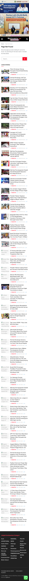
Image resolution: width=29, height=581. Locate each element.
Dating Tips (4, 548)
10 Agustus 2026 (21, 239)
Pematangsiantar (15, 551)
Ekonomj (3, 551)
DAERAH (3, 546)
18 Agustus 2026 (21, 120)
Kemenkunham (5, 557)
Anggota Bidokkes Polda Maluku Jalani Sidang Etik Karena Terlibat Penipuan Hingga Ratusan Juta (18, 445)
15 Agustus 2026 (21, 148)
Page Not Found (8, 44)
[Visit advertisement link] (14, 18)
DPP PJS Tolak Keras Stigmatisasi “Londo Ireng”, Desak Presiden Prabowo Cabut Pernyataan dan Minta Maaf (19, 436)
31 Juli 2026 (20, 374)
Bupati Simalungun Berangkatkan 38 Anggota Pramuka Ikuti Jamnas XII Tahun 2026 (19, 307)
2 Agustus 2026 (20, 353)
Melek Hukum (5, 560)
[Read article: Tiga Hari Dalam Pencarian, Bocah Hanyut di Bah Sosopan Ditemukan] (5, 100)
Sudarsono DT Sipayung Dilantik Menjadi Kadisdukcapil (18, 475)
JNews (6, 575)
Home (2, 44)
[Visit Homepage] (14, 39)
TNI (21, 557)
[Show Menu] (2, 39)
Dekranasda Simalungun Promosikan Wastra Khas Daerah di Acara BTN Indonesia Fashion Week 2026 (18, 332)
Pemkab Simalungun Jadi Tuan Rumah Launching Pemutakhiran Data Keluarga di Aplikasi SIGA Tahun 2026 (18, 80)
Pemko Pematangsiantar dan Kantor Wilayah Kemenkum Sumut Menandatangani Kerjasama (19, 106)
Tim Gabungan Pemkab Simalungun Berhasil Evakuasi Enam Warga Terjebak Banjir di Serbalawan (18, 380)
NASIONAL (14, 539)
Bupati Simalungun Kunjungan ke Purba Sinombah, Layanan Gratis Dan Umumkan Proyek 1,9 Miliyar (18, 235)
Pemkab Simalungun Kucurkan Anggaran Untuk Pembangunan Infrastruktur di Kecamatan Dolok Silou (18, 455)
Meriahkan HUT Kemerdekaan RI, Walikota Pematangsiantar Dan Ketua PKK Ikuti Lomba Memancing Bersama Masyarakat (18, 90)
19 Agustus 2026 (21, 101)
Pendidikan (14, 556)
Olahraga (13, 543)
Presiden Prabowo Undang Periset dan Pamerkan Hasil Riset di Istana (19, 268)
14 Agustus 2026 (21, 158)
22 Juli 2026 (20, 525)
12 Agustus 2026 (21, 211)
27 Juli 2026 (20, 471)
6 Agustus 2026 (20, 264)
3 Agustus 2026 (20, 336)
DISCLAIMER (19, 571)
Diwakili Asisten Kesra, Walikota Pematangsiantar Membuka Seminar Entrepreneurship (18, 350)
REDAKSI (3, 572)
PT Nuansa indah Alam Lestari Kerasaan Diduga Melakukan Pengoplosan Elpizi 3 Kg (17, 252)
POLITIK (22, 539)
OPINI (12, 546)
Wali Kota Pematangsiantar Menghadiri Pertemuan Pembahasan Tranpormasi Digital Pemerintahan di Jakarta (18, 287)
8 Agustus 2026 (20, 247)
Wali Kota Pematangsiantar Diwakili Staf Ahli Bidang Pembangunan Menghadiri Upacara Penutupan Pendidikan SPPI (19, 390)
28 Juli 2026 (20, 449)
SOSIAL (22, 555)
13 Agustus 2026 (21, 175)
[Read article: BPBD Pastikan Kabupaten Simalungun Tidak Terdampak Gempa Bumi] (5, 145)
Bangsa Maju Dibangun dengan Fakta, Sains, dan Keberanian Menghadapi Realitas (18, 260)
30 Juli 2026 (20, 413)
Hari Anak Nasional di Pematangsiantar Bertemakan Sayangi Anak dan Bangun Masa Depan (18, 501)
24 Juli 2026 (20, 514)
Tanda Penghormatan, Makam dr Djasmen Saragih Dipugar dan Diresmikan (18, 315)
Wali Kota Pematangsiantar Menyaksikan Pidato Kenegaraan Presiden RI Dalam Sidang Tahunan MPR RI (18, 153)
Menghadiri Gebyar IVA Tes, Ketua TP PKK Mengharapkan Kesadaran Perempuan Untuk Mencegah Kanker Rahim (18, 217)
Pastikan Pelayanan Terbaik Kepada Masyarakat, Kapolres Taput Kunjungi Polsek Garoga (17, 226)
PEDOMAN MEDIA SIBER (7, 571)
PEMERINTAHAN (15, 553)
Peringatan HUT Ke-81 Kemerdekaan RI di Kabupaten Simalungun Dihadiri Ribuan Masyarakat (18, 135)
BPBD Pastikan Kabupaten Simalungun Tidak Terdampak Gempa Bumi (17, 144)
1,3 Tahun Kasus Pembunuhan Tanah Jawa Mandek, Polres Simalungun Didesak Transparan (18, 492)
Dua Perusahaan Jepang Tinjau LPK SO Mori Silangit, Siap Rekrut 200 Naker (18, 243)
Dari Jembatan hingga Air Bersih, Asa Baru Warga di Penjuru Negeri (18, 189)
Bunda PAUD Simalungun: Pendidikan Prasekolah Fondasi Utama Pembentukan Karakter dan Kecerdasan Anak (19, 369)
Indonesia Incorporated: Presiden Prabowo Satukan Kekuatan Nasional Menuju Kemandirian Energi (18, 181)
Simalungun (23, 552)
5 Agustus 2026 (20, 302)
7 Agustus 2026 (20, 256)
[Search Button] (27, 39)
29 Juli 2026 (20, 430)
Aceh (2, 539)
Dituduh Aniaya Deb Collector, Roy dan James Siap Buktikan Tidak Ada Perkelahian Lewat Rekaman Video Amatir (18, 409)
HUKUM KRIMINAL (4, 554)
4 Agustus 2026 (20, 319)
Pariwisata (13, 548)
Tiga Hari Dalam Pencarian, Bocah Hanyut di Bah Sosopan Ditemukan (19, 99)
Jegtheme (7, 577)
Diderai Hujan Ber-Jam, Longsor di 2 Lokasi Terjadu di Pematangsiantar (18, 399)
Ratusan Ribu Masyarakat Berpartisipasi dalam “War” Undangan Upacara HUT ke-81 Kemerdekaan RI (18, 277)
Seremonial (23, 550)
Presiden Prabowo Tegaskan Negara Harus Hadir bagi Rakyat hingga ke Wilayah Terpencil (18, 197)
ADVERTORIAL (5, 541)
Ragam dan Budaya (23, 544)
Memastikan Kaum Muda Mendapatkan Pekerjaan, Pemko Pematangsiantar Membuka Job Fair (18, 520)
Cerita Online (4, 543)
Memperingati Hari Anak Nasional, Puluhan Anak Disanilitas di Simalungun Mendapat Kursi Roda (18, 483)
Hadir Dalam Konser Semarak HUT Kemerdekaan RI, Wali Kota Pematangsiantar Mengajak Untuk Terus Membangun (18, 116)
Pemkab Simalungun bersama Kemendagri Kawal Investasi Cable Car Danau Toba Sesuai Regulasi (19, 341)
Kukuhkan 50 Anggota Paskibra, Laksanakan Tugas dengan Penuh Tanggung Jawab (18, 163)
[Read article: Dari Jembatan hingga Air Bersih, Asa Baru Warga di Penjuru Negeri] (5, 191)
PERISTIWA (14, 558)
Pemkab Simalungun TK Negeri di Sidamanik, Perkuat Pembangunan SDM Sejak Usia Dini (19, 418)
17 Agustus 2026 (21, 139)
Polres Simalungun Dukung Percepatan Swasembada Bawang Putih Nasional (19, 70)
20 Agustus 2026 (21, 74)
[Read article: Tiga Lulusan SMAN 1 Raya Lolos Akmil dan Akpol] (5, 324)
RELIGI (22, 547)
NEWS (12, 541)
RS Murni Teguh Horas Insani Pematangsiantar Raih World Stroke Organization (17, 510)
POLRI (21, 541)
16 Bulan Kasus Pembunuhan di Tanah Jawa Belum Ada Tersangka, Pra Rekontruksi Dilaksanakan (18, 297)
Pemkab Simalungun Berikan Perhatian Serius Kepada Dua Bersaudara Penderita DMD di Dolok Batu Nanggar (17, 207)
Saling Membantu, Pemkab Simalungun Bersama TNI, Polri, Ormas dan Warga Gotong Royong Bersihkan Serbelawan (19, 359)
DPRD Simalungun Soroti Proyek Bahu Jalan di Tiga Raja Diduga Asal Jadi (18, 426)
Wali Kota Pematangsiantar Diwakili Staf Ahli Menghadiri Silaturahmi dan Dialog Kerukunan (19, 171)
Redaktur (13, 74)
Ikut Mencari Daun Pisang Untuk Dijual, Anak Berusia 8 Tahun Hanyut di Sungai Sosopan (18, 125)
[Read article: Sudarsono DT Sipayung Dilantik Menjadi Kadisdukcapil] (5, 477)
